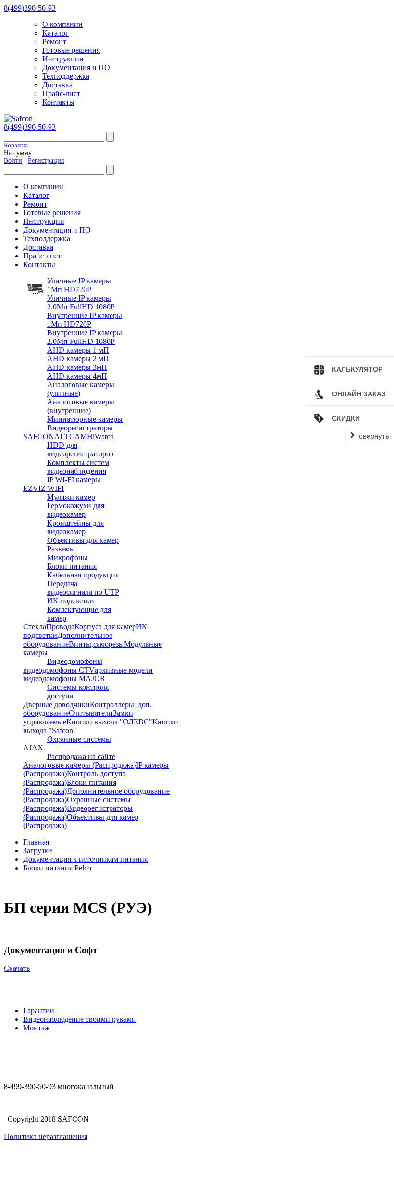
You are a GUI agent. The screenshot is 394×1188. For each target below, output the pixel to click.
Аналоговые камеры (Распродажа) (79, 765)
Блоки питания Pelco (57, 868)
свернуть (374, 436)
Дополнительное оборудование (67, 639)
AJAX (33, 748)
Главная (36, 842)
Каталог (55, 33)
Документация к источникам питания (85, 859)
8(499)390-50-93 (30, 8)
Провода (60, 627)
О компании (62, 24)
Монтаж (36, 1028)
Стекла (34, 627)
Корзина (16, 145)
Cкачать (17, 968)
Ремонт (54, 41)
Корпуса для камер (105, 627)
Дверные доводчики (56, 704)
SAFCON (38, 436)
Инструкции (63, 59)
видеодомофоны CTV (59, 670)
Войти (13, 160)
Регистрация (46, 160)
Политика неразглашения (45, 1136)
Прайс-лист (61, 93)
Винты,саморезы (96, 644)
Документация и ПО (76, 67)
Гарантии (38, 1010)
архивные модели (124, 670)
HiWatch (100, 436)
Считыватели (91, 713)
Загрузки (37, 850)
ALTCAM (70, 436)
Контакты (58, 102)
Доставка (57, 85)
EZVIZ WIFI (43, 488)
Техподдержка (65, 76)
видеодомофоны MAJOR (64, 678)
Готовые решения (71, 50)
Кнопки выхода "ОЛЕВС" (109, 722)
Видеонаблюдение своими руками (79, 1019)
